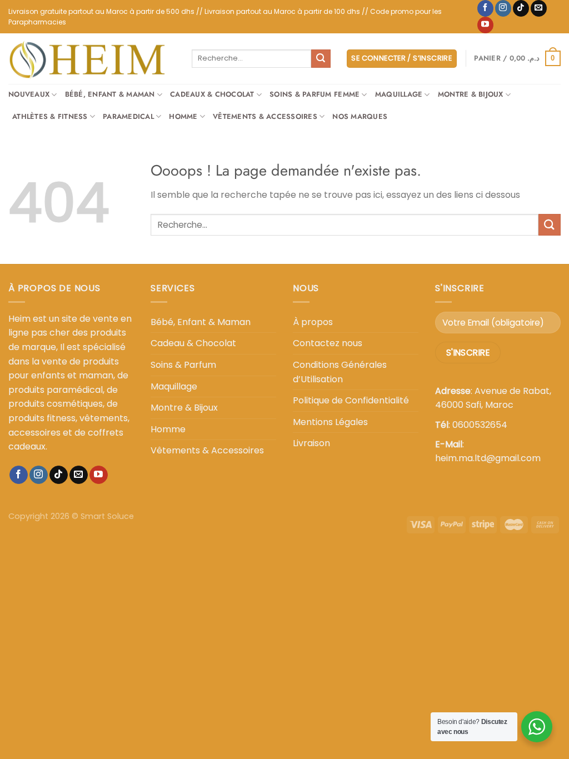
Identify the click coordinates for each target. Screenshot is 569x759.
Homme (183, 116)
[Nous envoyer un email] (539, 8)
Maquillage (399, 94)
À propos (313, 322)
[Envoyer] (320, 58)
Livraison (311, 443)
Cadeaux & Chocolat (212, 94)
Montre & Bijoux (470, 94)
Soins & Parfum (183, 364)
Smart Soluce (107, 516)
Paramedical (128, 116)
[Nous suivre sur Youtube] (485, 25)
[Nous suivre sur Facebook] (485, 8)
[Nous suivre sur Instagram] (503, 8)
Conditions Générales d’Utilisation (340, 372)
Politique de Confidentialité (351, 400)
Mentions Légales (330, 422)
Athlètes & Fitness (50, 116)
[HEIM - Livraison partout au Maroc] (91, 58)
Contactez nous (327, 343)
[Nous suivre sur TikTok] (521, 8)
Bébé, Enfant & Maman (110, 94)
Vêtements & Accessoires (265, 116)
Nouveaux (28, 94)
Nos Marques (359, 116)
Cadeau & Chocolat (193, 343)
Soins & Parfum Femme (314, 94)
